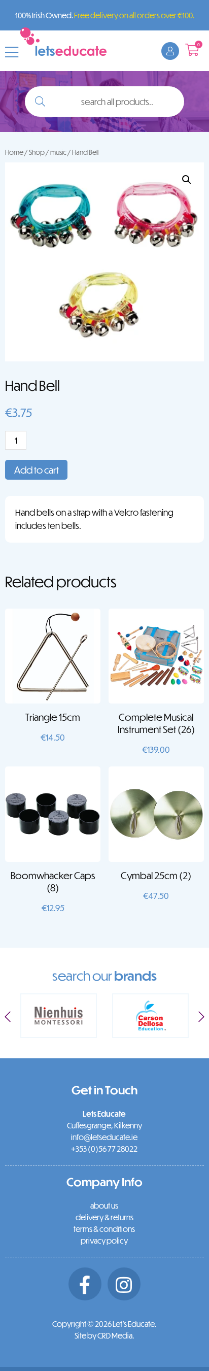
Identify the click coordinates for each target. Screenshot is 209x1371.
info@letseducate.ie (104, 1137)
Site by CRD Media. (104, 1335)
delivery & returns (104, 1217)
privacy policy (104, 1240)
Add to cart (36, 470)
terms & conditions (104, 1228)
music (58, 152)
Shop (37, 152)
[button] (187, 180)
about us (104, 1205)
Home (14, 152)
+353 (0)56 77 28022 (104, 1148)
